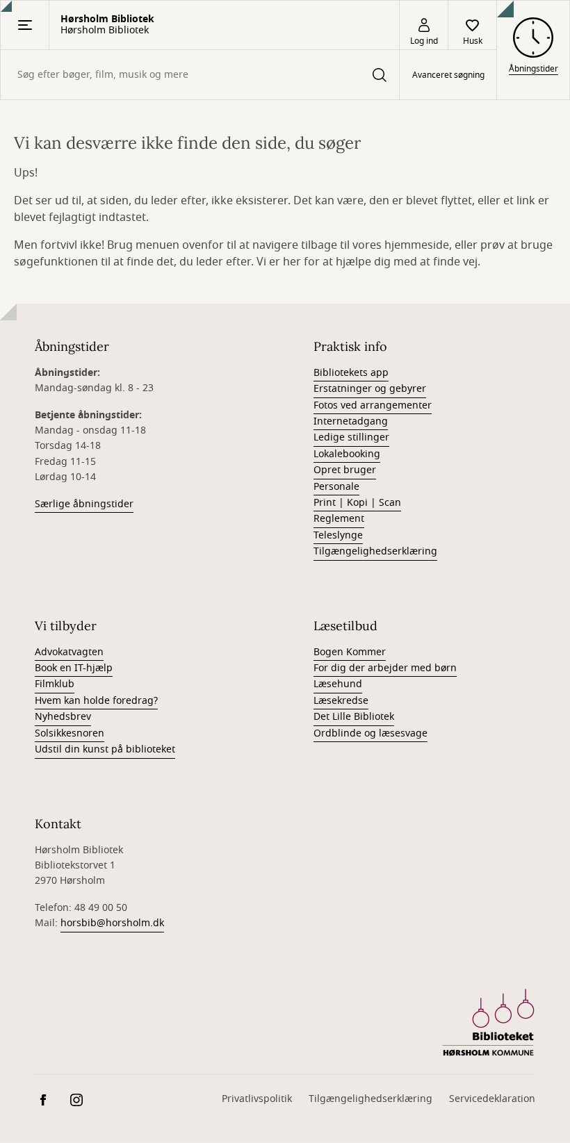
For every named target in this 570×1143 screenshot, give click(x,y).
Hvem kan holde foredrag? (96, 700)
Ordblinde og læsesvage (370, 733)
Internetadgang (351, 421)
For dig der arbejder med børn (385, 668)
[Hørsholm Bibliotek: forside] (488, 1023)
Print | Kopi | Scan (357, 502)
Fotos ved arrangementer (373, 405)
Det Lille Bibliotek (354, 716)
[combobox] (200, 74)
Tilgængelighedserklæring (375, 551)
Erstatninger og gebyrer (370, 388)
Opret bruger (345, 470)
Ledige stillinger (351, 437)
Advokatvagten (69, 652)
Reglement (339, 518)
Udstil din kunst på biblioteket (105, 749)
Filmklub (54, 684)
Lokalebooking (347, 454)
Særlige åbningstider (84, 504)
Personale (336, 486)
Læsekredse (341, 700)
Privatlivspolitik (257, 1099)
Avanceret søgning (448, 75)
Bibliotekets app (351, 372)
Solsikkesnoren (69, 733)
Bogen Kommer (350, 652)
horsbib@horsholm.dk (112, 923)
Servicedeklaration (492, 1099)
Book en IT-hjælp (74, 668)
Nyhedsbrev (63, 716)
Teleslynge (338, 535)
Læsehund (338, 684)
